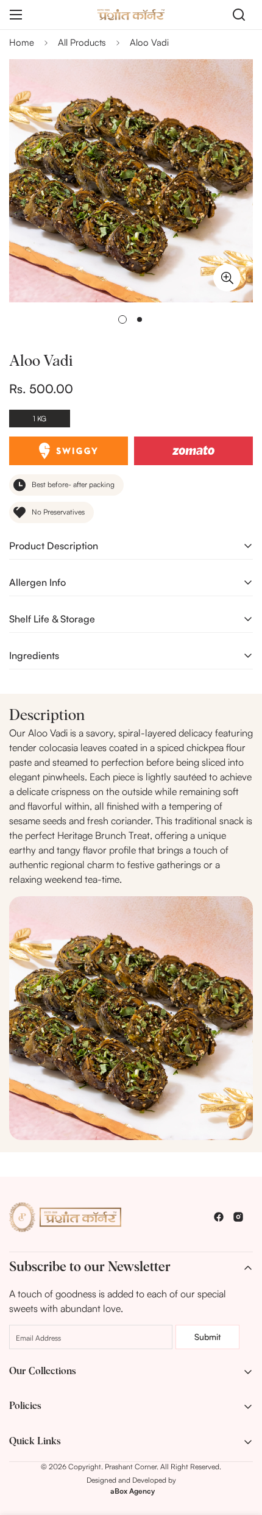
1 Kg (39, 418)
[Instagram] (238, 1217)
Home (21, 42)
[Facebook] (219, 1217)
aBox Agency (132, 1490)
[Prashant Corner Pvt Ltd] (131, 14)
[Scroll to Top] (240, 1450)
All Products (82, 42)
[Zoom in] (227, 277)
